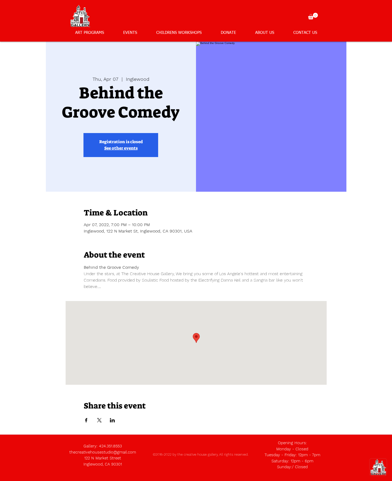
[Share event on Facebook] (86, 420)
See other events (121, 148)
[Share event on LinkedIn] (112, 420)
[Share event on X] (99, 420)
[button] (313, 16)
